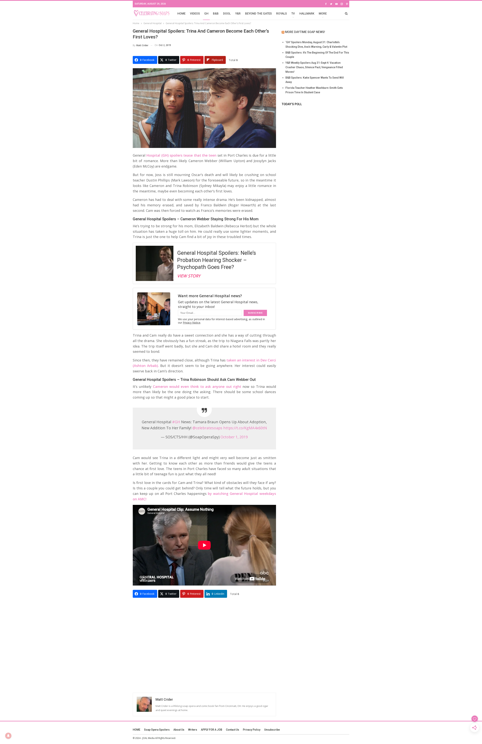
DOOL (227, 13)
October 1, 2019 (234, 436)
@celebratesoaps (207, 427)
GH (206, 13)
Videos (195, 13)
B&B (216, 13)
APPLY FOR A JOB (211, 729)
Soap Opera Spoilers (157, 729)
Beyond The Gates (258, 13)
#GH (176, 421)
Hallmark (306, 13)
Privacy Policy (251, 729)
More (323, 13)
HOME (181, 13)
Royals (281, 13)
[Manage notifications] (8, 736)
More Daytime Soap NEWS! (305, 32)
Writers (192, 729)
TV (293, 13)
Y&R (238, 13)
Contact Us (232, 729)
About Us (178, 729)
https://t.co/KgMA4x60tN (245, 427)
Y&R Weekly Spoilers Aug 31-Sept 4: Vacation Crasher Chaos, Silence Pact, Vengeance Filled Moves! (314, 67)
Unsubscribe (272, 729)
